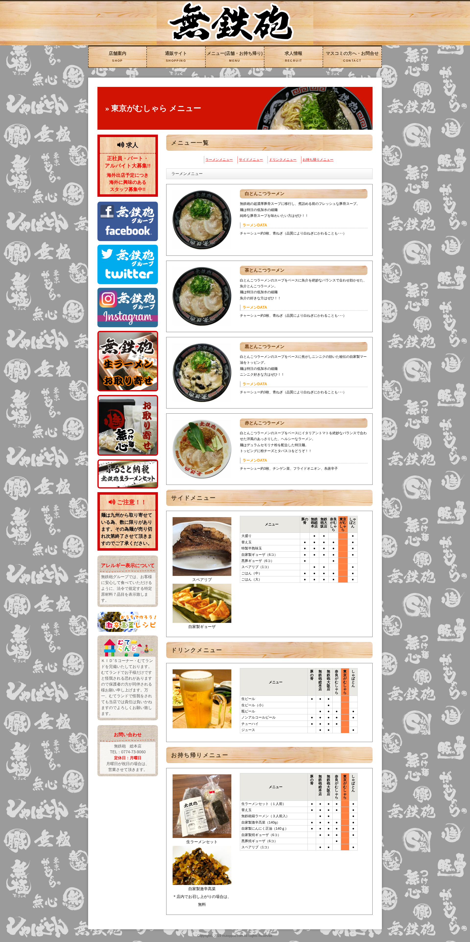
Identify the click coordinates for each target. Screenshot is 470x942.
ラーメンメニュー (219, 160)
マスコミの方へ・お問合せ (352, 56)
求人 (131, 144)
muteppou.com (232, 936)
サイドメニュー (251, 160)
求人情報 (293, 56)
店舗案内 (117, 56)
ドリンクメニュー (282, 160)
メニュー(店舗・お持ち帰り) (235, 56)
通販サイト (176, 56)
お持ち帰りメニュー (318, 160)
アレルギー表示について (128, 565)
